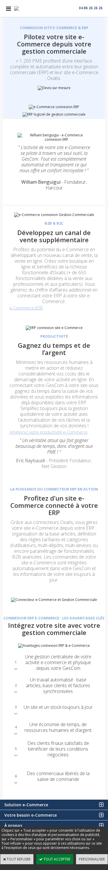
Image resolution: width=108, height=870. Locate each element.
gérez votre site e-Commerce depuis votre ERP (55, 525)
